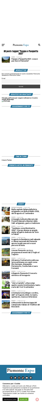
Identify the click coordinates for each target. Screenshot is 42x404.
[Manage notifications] (37, 399)
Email (3, 78)
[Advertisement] (21, 21)
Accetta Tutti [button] (23, 399)
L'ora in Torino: (7, 160)
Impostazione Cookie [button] (10, 399)
